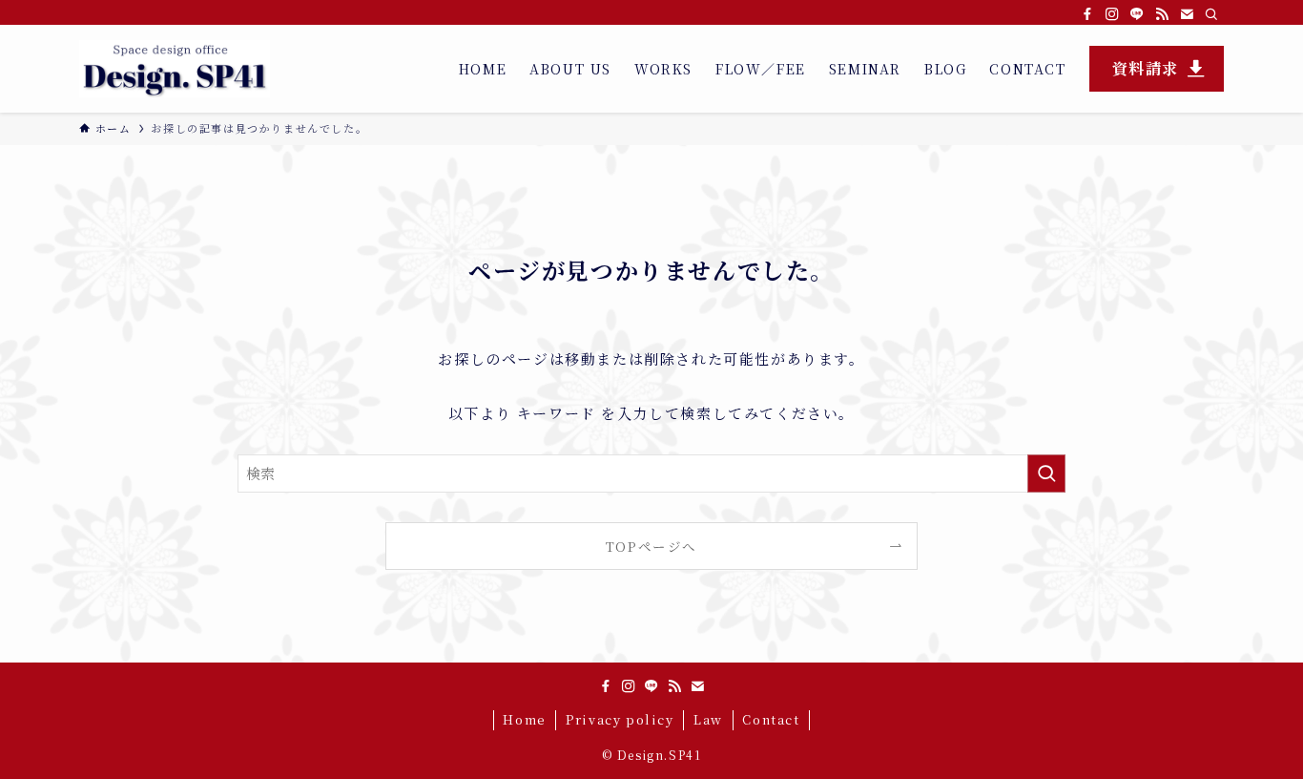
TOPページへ (651, 546)
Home (524, 719)
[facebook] (1087, 14)
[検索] (1211, 14)
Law (708, 719)
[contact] (1186, 14)
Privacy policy (619, 719)
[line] (1137, 14)
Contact (770, 719)
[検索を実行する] (1046, 473)
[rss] (1161, 14)
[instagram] (1112, 14)
